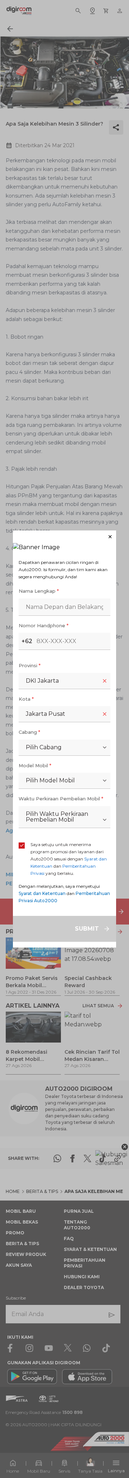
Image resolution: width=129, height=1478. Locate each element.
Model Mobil (35, 765)
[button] (64, 536)
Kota (26, 699)
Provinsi (29, 665)
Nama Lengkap (39, 591)
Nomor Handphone (43, 625)
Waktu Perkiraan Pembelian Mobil (61, 798)
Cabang (29, 732)
